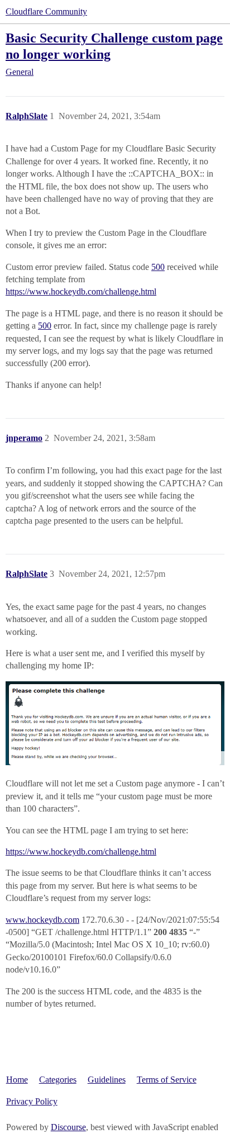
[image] (115, 723)
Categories (57, 1079)
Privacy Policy (32, 1101)
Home (17, 1079)
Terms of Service (167, 1079)
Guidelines (107, 1079)
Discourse (68, 1127)
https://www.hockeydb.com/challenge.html (81, 291)
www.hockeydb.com (42, 919)
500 (158, 267)
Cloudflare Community (46, 11)
